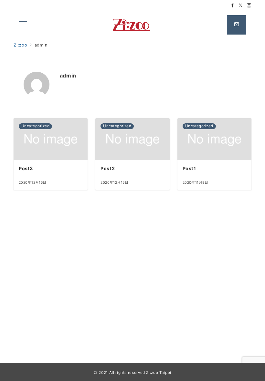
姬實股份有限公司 (132, 24)
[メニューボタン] (23, 24)
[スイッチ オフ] (236, 24)
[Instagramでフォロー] (249, 5)
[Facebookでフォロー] (232, 5)
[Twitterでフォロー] (240, 5)
